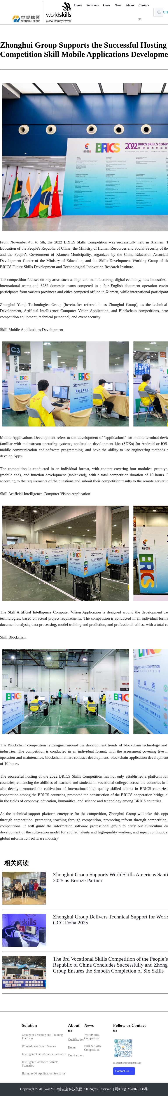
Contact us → (124, 1071)
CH (165, 12)
